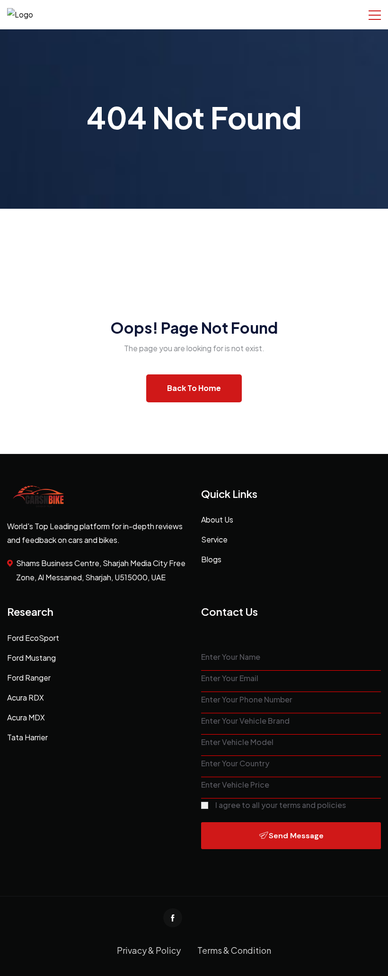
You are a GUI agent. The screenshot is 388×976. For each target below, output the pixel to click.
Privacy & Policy (149, 950)
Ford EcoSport (33, 638)
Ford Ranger (29, 678)
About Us (217, 519)
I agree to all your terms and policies (280, 805)
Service (214, 539)
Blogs (211, 559)
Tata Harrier (27, 737)
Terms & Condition (234, 950)
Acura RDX (25, 697)
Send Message (296, 836)
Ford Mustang (31, 658)
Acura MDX (26, 717)
